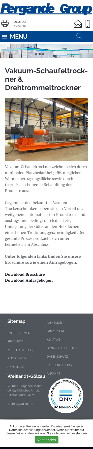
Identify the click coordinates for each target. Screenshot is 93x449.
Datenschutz (57, 356)
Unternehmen (18, 333)
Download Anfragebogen (29, 280)
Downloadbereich (62, 348)
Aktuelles (15, 367)
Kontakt (53, 339)
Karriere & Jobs (19, 350)
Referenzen (17, 358)
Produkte (15, 341)
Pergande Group (46, 8)
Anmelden (55, 322)
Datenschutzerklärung (24, 430)
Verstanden (46, 440)
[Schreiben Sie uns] (79, 20)
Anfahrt (53, 373)
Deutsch (21, 21)
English (20, 26)
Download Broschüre (25, 274)
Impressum (55, 331)
